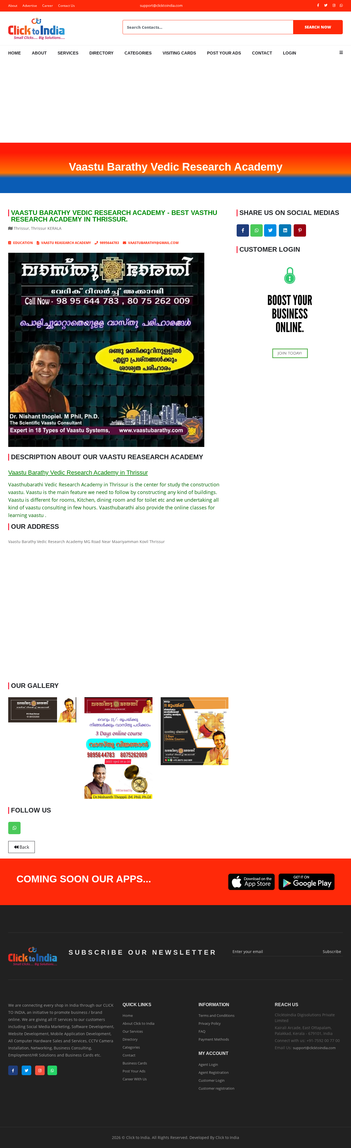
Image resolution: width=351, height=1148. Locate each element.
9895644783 (109, 242)
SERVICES (68, 53)
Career (47, 5)
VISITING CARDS (179, 53)
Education (23, 242)
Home (128, 1015)
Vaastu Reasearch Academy (66, 242)
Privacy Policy (210, 1023)
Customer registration (216, 1088)
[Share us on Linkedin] (285, 230)
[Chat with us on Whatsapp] (14, 828)
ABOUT (39, 53)
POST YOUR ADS (224, 53)
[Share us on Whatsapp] (256, 230)
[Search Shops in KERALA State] (10, 242)
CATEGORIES (138, 53)
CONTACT (262, 53)
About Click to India (138, 1023)
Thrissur (21, 228)
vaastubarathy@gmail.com (153, 242)
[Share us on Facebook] (243, 230)
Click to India (227, 1137)
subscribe (332, 951)
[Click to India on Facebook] (318, 5)
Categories (131, 1047)
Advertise (29, 5)
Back (23, 847)
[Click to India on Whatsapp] (341, 5)
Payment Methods (214, 1039)
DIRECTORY (101, 53)
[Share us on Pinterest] (300, 230)
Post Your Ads (134, 1071)
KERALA (54, 228)
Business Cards (135, 1063)
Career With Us (135, 1079)
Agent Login (208, 1064)
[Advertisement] (175, 101)
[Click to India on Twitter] (325, 5)
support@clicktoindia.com (314, 1047)
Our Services (133, 1031)
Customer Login (212, 1080)
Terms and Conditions (216, 1015)
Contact (129, 1055)
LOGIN (289, 53)
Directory (130, 1039)
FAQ (202, 1031)
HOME (14, 53)
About (12, 5)
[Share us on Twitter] (270, 230)
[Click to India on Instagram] (334, 5)
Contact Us (66, 5)
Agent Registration (214, 1072)
